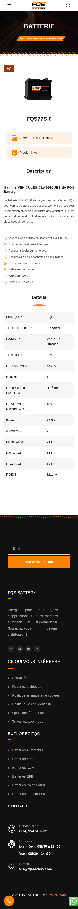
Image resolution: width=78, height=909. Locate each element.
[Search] (68, 6)
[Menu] (9, 5)
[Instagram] (19, 649)
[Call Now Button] (9, 901)
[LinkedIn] (37, 649)
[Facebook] (11, 649)
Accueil (26, 38)
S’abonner (35, 562)
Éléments (40, 38)
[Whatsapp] (28, 649)
